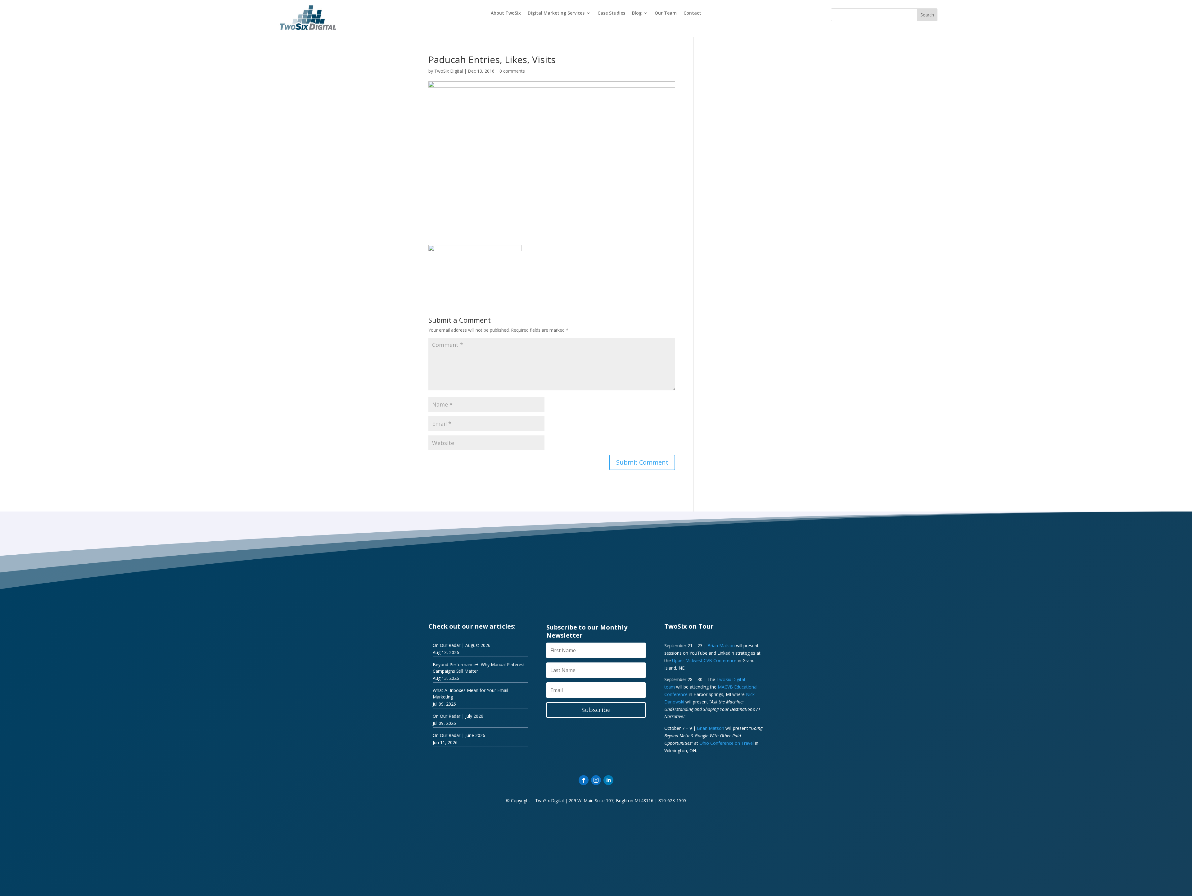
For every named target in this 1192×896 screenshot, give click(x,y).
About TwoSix (506, 13)
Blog (637, 13)
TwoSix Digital (448, 71)
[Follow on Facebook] (584, 780)
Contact (692, 13)
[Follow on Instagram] (596, 780)
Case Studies (611, 13)
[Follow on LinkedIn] (608, 780)
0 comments (512, 71)
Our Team (666, 13)
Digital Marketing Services (556, 13)
